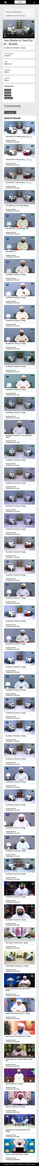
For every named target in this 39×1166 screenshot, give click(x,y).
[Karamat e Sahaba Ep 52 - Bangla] (19, 1098)
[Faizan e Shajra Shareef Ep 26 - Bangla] (19, 1146)
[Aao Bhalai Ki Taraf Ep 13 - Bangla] (19, 658)
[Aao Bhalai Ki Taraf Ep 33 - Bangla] (19, 266)
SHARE (8, 98)
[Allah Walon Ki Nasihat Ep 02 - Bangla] (19, 934)
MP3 (7, 92)
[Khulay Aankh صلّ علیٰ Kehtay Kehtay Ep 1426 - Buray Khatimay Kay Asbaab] (19, 1051)
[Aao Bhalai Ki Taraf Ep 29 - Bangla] (19, 358)
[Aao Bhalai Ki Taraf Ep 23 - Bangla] (19, 497)
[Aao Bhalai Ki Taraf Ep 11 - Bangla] (19, 727)
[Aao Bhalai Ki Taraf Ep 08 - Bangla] (19, 796)
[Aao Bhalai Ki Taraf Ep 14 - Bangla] (19, 681)
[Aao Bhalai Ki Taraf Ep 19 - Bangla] (19, 543)
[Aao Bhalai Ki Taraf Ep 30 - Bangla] (19, 312)
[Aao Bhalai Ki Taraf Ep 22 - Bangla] (19, 520)
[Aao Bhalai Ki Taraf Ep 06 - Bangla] (19, 842)
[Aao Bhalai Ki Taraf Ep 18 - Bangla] (19, 566)
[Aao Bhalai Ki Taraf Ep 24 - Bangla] (19, 474)
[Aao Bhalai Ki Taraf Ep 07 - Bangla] (19, 819)
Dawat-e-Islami (10, 12)
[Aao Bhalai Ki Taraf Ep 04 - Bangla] (19, 865)
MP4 (7, 90)
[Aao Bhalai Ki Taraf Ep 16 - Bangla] (19, 612)
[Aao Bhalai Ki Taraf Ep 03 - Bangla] (19, 888)
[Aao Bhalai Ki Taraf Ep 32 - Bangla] (19, 289)
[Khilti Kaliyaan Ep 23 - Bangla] (19, 1075)
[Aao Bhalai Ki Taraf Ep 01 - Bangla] (19, 911)
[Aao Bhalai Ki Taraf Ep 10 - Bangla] (19, 750)
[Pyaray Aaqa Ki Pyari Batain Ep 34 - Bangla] (19, 1028)
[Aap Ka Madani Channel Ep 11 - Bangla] (19, 957)
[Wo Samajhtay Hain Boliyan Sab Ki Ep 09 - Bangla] (19, 980)
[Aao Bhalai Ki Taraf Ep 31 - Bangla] (19, 335)
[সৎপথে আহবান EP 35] (19, 243)
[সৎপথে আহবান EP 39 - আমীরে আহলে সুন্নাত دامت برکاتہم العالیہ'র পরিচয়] (19, 128)
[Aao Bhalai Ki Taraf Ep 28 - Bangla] (19, 381)
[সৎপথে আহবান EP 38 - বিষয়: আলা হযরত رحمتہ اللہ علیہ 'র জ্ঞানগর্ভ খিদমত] (19, 151)
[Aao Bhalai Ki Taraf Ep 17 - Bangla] (19, 589)
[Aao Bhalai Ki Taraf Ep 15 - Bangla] (19, 635)
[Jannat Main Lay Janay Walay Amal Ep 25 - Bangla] (19, 1121)
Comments (10, 112)
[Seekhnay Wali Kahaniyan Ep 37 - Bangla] (19, 1005)
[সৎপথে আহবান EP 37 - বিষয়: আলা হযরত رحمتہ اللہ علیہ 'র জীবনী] (19, 174)
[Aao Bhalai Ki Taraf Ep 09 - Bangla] (19, 773)
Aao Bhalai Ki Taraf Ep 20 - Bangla (15, 15)
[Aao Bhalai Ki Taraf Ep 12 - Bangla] (19, 704)
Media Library (18, 12)
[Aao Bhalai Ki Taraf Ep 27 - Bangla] (19, 404)
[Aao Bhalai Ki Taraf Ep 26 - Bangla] (19, 451)
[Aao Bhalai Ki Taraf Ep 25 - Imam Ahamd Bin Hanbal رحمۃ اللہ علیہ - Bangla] (19, 427)
